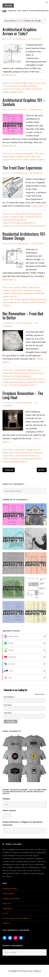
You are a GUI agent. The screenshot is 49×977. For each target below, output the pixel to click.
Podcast (6, 923)
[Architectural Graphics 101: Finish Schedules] (13, 564)
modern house (21, 226)
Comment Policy (10, 888)
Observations (17, 293)
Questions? (7, 908)
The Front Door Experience (22, 168)
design (18, 223)
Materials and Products (19, 373)
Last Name (8, 713)
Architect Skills (20, 83)
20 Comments (37, 243)
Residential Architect (37, 226)
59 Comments (35, 39)
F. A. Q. (5, 913)
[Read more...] (9, 75)
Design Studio (9, 156)
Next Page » (41, 470)
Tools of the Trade (32, 156)
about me (7, 903)
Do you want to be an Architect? (17, 918)
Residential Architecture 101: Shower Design (24, 236)
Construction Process (35, 379)
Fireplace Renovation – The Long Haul (23, 395)
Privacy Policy (8, 893)
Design (31, 83)
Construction (28, 290)
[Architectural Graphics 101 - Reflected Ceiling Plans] (36, 564)
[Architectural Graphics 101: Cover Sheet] (13, 589)
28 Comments (36, 109)
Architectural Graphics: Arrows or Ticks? (20, 31)
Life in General (15, 452)
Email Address (9, 697)
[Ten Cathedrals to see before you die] (36, 515)
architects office (22, 159)
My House (7, 376)
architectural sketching (25, 299)
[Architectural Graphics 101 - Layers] (36, 613)
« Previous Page (8, 470)
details (5, 92)
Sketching (33, 86)
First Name (8, 705)
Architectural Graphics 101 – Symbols (24, 102)
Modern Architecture (27, 382)
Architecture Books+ (11, 898)
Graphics (24, 86)
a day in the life (21, 455)
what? (20, 92)
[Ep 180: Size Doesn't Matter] (36, 540)
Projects (38, 217)
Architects (19, 89)
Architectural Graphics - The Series (29, 153)
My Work (29, 217)
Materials (13, 382)
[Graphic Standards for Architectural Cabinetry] (36, 589)
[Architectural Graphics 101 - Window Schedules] (13, 540)
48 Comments (36, 173)
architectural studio (33, 89)
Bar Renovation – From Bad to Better (23, 315)
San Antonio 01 (19, 220)
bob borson (20, 379)
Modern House (18, 217)
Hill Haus (24, 214)
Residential (7, 220)
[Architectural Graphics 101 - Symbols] (13, 515)
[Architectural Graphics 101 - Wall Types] (13, 613)
